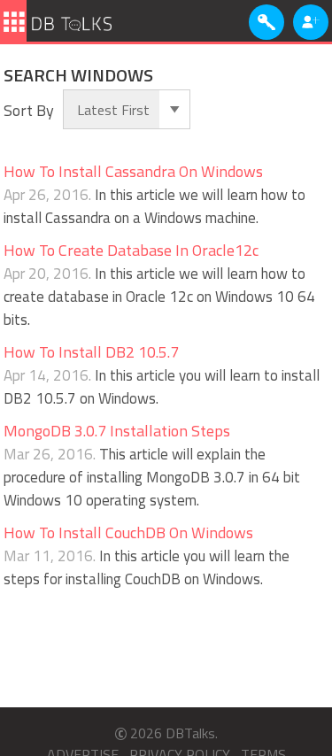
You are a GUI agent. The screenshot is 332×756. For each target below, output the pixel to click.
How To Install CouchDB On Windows (128, 532)
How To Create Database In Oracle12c (131, 250)
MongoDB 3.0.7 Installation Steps (117, 431)
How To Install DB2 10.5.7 (91, 352)
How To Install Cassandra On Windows (133, 171)
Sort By (29, 110)
